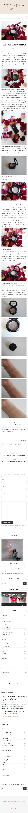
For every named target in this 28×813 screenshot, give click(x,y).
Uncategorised (5, 662)
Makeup (4, 653)
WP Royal (16, 803)
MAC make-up (9, 444)
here (15, 176)
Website (3, 493)
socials (12, 431)
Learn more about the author (8, 716)
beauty (16, 427)
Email (3, 486)
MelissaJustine (14, 5)
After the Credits (5, 615)
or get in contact (21, 716)
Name (3, 479)
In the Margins (6, 629)
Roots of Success (6, 634)
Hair (3, 651)
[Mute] (22, 605)
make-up (4, 447)
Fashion (4, 648)
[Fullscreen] (24, 605)
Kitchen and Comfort (7, 632)
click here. (15, 571)
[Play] (3, 605)
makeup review (12, 447)
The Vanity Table (5, 646)
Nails (3, 656)
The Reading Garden (6, 643)
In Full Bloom (4, 625)
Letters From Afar (6, 621)
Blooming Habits (6, 627)
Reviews (14, 42)
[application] (14, 599)
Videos (4, 639)
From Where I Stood (6, 619)
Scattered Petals (6, 637)
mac (3, 444)
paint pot (15, 52)
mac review (17, 444)
